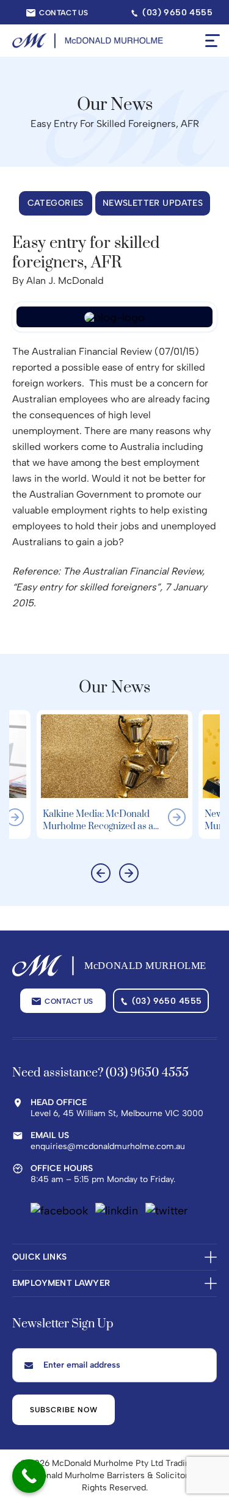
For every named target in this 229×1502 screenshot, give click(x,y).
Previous (101, 873)
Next (129, 873)
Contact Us (63, 13)
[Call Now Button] (29, 1476)
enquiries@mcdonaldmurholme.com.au (108, 1146)
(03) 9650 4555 (167, 1001)
